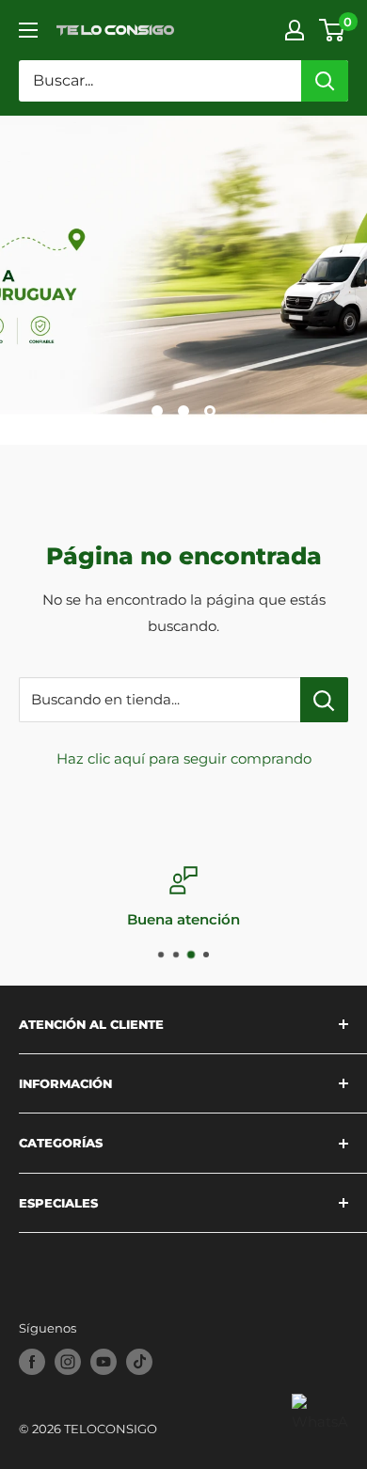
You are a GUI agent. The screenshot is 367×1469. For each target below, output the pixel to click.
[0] (332, 30)
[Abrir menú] (28, 30)
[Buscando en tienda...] (324, 699)
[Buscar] (324, 81)
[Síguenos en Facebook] (32, 1362)
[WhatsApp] (320, 1422)
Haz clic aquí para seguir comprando (183, 758)
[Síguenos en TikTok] (139, 1362)
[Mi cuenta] (294, 30)
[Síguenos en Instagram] (68, 1362)
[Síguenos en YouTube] (103, 1362)
